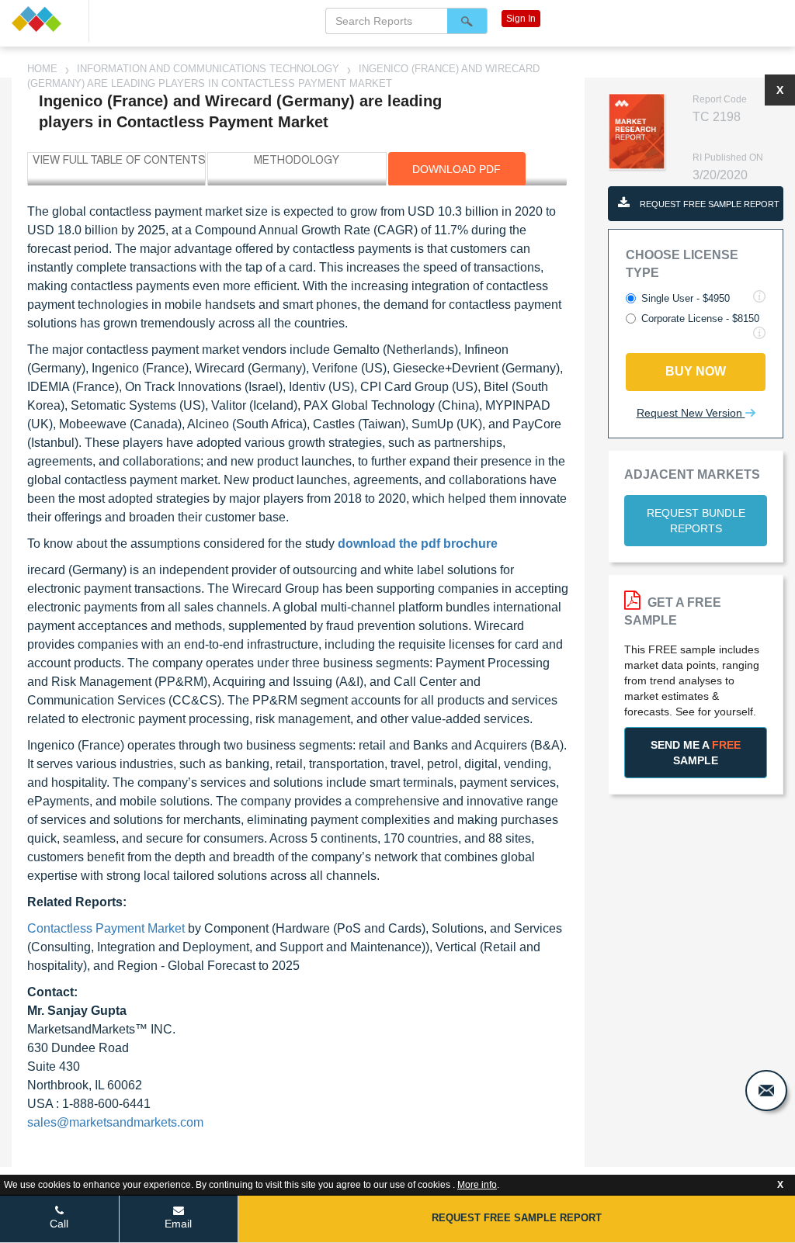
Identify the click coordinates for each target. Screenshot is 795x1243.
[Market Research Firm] (44, 19)
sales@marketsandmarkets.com (115, 1122)
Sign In (521, 18)
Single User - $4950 (685, 298)
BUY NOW (695, 371)
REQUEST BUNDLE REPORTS (696, 521)
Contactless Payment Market (106, 928)
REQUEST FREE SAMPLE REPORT (708, 204)
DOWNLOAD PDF (456, 169)
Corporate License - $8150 (700, 318)
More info (477, 1184)
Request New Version (691, 413)
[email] (766, 1091)
